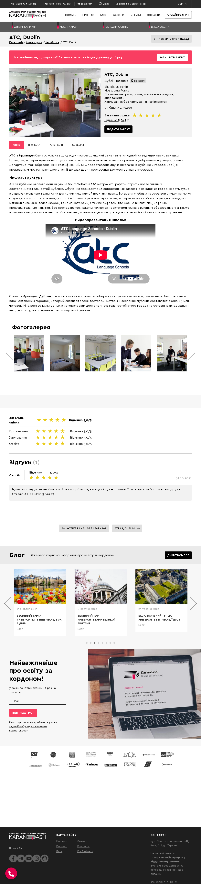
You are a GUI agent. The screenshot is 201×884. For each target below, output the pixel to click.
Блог (103, 14)
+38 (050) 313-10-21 (164, 881)
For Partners (85, 851)
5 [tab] (102, 643)
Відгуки (135, 14)
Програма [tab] (34, 144)
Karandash (16, 42)
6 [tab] (106, 643)
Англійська (52, 42)
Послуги (70, 14)
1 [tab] (87, 643)
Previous (14, 102)
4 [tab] (98, 643)
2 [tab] (91, 643)
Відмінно (115, 120)
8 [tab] (114, 643)
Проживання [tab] (56, 144)
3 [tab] (95, 643)
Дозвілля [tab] (78, 144)
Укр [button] (180, 4)
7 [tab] (110, 643)
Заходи (118, 14)
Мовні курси (34, 42)
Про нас (88, 14)
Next (95, 102)
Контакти (153, 14)
